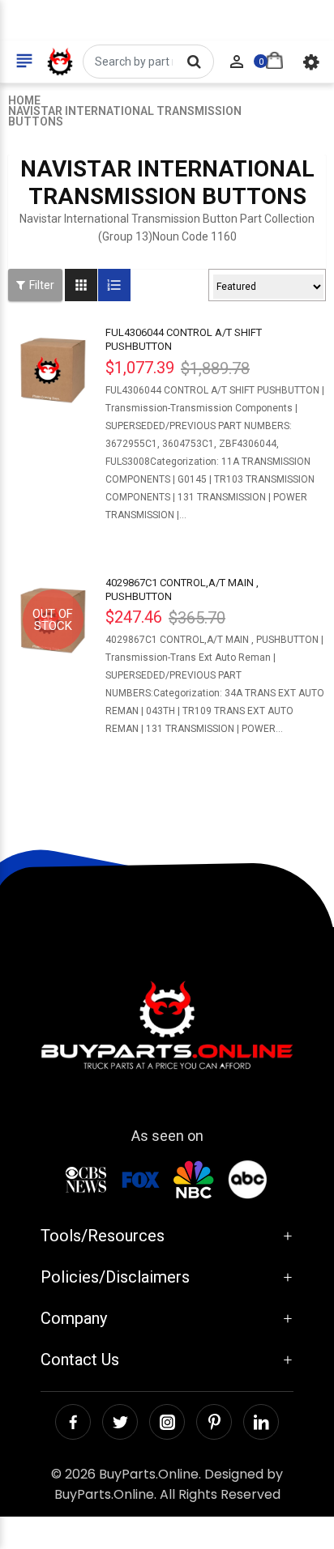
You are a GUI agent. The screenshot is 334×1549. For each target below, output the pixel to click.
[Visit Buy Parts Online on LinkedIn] (261, 1422)
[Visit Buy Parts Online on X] (120, 1422)
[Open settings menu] (311, 61)
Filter (41, 285)
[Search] (194, 61)
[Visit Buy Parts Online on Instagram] (167, 1422)
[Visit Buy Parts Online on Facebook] (73, 1422)
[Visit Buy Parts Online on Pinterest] (214, 1422)
